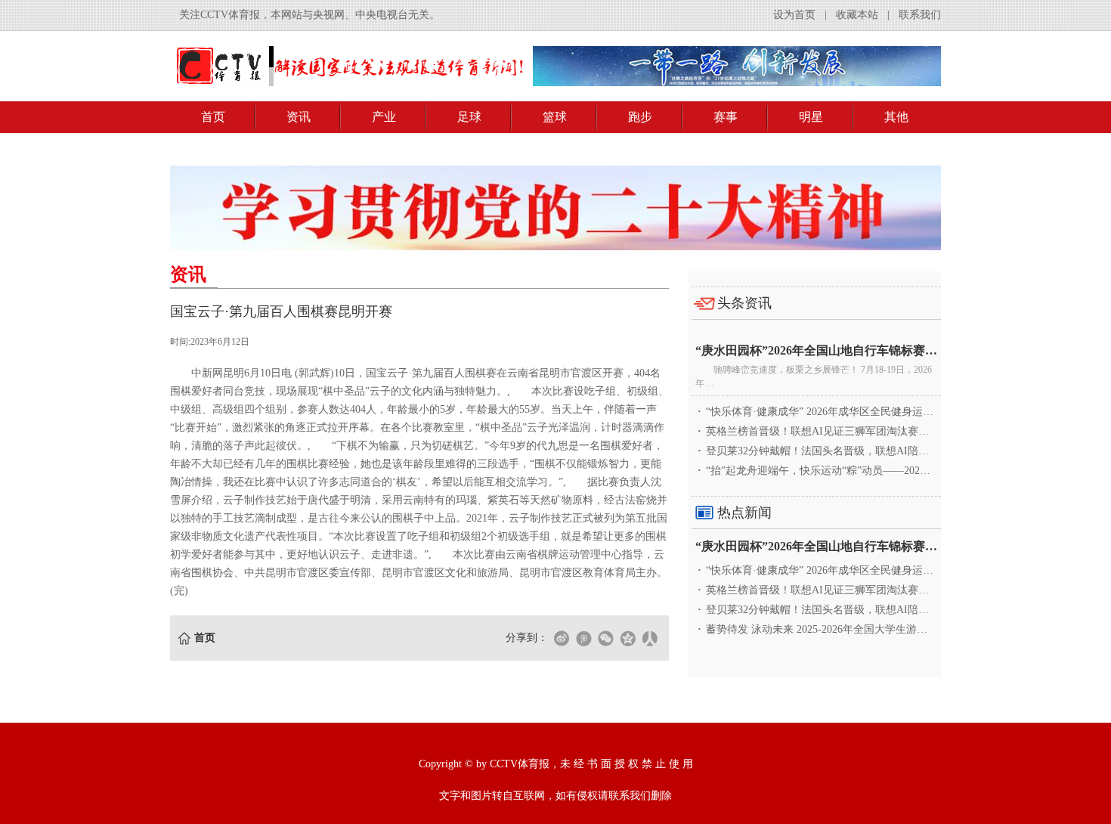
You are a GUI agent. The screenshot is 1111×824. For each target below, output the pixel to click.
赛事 (725, 116)
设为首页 (794, 14)
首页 (213, 116)
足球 (469, 116)
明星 (811, 116)
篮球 (555, 116)
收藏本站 (857, 14)
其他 (896, 116)
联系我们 (920, 14)
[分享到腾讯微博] (583, 638)
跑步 (640, 116)
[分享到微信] (605, 638)
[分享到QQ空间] (627, 638)
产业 (384, 116)
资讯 (298, 116)
